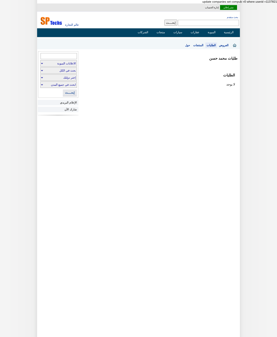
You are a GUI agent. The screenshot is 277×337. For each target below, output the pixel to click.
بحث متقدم (232, 17)
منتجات (161, 32)
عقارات (195, 32)
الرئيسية (229, 32)
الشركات (143, 32)
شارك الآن (70, 109)
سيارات (177, 32)
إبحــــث (70, 92)
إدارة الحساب (212, 7)
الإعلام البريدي (68, 102)
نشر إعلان (228, 7)
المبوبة (212, 32)
